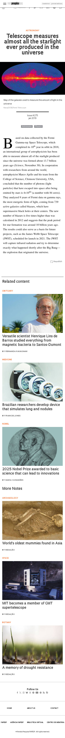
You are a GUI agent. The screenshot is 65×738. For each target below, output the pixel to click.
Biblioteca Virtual (35, 722)
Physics (38, 126)
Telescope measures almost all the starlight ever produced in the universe (32, 45)
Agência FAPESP (17, 722)
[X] (21, 693)
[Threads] (34, 693)
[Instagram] (25, 693)
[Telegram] (38, 693)
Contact (54, 708)
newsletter (46, 3)
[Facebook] (18, 693)
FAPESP (4, 722)
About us (31, 708)
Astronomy (27, 126)
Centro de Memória (55, 722)
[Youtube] (43, 693)
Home (9, 708)
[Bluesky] (30, 693)
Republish (58, 262)
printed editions (56, 3)
